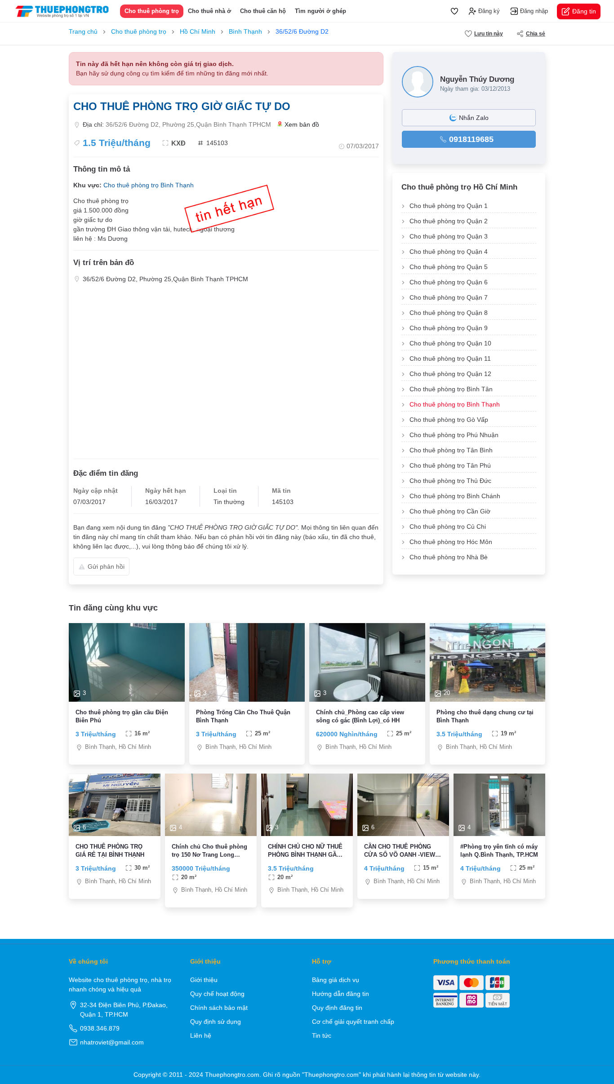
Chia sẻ (535, 34)
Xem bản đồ (302, 124)
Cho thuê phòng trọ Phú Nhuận (453, 434)
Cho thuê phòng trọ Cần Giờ (449, 511)
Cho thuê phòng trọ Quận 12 (450, 373)
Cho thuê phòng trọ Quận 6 (448, 282)
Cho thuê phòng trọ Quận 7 (448, 297)
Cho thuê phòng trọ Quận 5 (448, 266)
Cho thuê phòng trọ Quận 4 (448, 251)
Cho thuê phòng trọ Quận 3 (448, 236)
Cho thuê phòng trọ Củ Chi (447, 526)
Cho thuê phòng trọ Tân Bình (451, 450)
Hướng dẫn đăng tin (340, 993)
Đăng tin (584, 11)
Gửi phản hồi (106, 566)
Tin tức (321, 1035)
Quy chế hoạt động (217, 993)
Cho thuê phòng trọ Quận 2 (448, 221)
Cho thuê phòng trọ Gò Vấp (448, 419)
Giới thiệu (204, 979)
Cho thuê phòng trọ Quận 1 (448, 205)
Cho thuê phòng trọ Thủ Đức (450, 480)
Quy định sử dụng (215, 1021)
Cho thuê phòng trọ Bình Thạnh (148, 185)
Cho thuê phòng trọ (152, 11)
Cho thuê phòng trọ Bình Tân (451, 389)
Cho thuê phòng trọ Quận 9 (448, 328)
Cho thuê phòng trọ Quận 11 (450, 358)
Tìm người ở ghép (320, 11)
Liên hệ (200, 1035)
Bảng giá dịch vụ (335, 979)
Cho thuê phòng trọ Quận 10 (450, 343)
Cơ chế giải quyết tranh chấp (353, 1021)
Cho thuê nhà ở (209, 11)
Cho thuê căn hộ (263, 11)
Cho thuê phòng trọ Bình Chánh (454, 496)
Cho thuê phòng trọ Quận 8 (448, 312)
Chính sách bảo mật (219, 1007)
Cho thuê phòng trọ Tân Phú (450, 465)
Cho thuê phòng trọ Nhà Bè (448, 557)
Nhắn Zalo (474, 117)
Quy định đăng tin (337, 1007)
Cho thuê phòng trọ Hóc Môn (450, 541)
